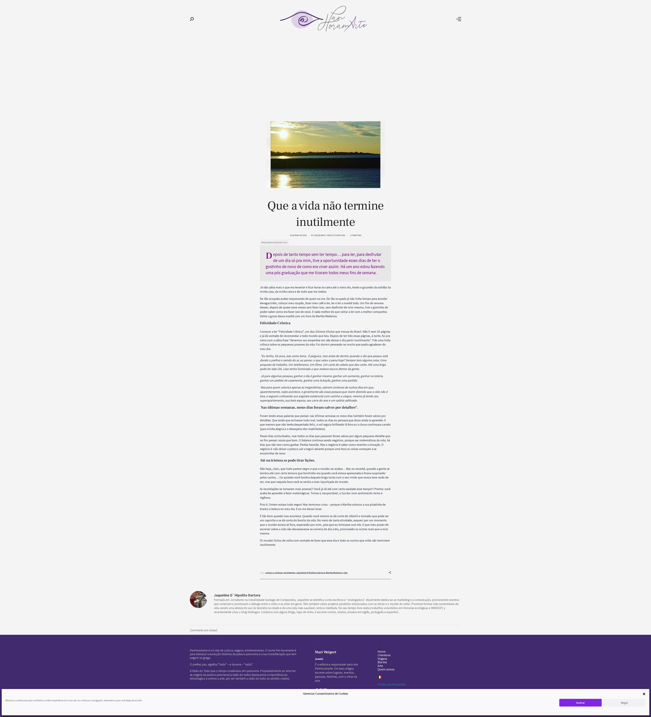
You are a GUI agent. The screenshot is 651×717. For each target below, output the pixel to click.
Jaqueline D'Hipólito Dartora (310, 572)
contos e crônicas (274, 572)
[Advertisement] (325, 64)
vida (345, 572)
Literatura (355, 235)
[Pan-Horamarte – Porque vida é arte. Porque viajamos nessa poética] (325, 18)
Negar (624, 702)
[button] (644, 693)
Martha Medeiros (334, 572)
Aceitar (580, 702)
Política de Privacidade (392, 684)
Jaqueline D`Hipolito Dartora (329, 235)
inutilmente (289, 572)
